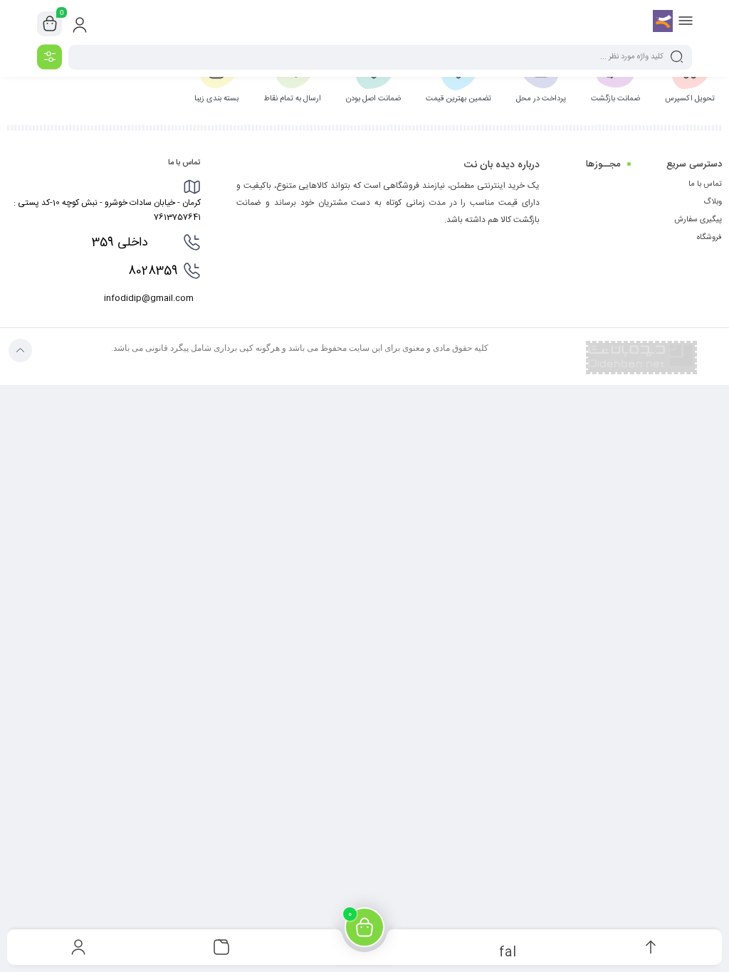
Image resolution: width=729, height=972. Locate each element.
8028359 (141, 271)
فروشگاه (709, 237)
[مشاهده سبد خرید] (49, 24)
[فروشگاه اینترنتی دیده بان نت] (663, 23)
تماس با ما (705, 184)
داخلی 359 (134, 243)
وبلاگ (712, 202)
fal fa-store (507, 951)
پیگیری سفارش (698, 219)
